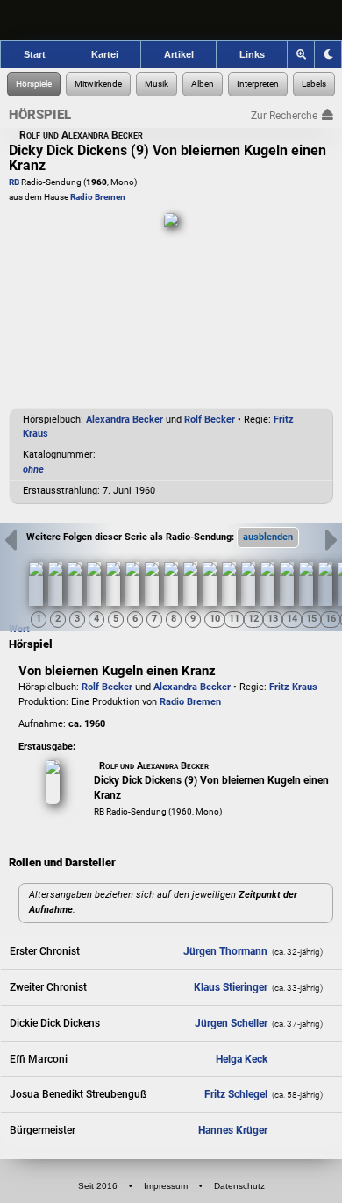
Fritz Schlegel (235, 1094)
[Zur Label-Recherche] (314, 84)
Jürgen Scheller (231, 1023)
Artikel (179, 54)
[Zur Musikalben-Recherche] (202, 84)
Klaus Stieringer (230, 987)
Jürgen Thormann (225, 951)
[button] (268, 537)
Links (252, 54)
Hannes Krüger (232, 1130)
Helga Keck (241, 1059)
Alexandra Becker (124, 419)
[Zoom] (301, 54)
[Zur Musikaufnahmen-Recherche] (156, 84)
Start (35, 54)
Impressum (166, 1186)
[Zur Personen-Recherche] (98, 84)
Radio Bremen (97, 197)
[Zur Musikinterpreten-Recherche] (258, 84)
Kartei (104, 54)
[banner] (171, 20)
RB (14, 182)
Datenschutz (239, 1186)
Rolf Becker (209, 419)
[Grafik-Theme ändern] (328, 54)
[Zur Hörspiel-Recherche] (34, 84)
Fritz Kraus (293, 687)
